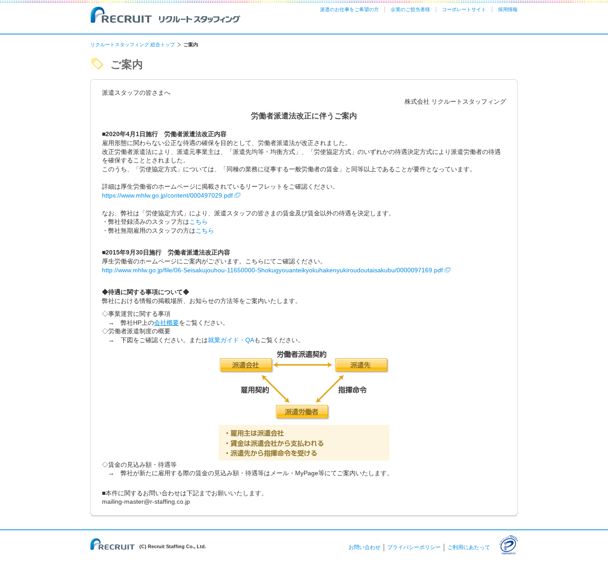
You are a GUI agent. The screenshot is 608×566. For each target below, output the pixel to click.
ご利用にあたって (468, 547)
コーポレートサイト (464, 9)
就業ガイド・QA (231, 340)
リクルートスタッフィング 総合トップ (132, 44)
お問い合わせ (365, 547)
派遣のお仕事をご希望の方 (349, 9)
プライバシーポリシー (414, 547)
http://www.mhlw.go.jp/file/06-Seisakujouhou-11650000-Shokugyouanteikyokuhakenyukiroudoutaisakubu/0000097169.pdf (273, 270)
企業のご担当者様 (410, 9)
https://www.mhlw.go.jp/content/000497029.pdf (168, 195)
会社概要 (166, 322)
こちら (198, 221)
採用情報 (508, 9)
